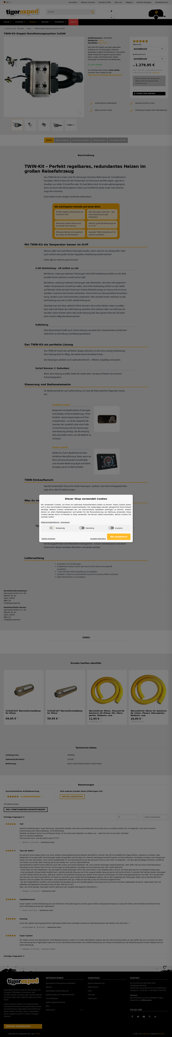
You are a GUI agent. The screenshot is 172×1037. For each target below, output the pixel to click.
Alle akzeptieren (118, 537)
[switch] (52, 528)
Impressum (65, 522)
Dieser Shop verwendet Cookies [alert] (86, 498)
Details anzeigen (48, 539)
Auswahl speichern (98, 539)
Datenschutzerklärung (50, 522)
